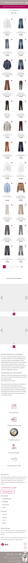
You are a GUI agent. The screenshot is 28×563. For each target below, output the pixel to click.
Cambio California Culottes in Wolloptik (21, 219)
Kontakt (4, 523)
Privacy (4, 520)
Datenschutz (6, 557)
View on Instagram (14, 314)
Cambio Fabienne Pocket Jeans (21, 53)
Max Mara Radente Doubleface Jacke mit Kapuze (21, 198)
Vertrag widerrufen (8, 491)
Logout (4, 507)
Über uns (5, 514)
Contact (12, 556)
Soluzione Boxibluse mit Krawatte (7, 176)
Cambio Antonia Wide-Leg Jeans (7, 53)
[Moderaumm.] (14, 2)
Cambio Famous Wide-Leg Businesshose (7, 94)
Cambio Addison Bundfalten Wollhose (21, 239)
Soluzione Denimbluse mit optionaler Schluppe (7, 74)
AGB (22, 556)
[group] (14, 298)
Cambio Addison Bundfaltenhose (21, 115)
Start (10, 10)
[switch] (25, 560)
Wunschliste (5, 501)
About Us (6, 556)
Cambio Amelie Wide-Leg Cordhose (7, 156)
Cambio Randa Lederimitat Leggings (20, 94)
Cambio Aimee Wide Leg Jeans (20, 33)
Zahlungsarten (21, 557)
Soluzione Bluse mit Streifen (7, 135)
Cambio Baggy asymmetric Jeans (21, 74)
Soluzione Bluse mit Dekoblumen (7, 33)
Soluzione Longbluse (20, 176)
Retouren (5, 517)
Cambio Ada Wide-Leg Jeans (21, 156)
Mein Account (6, 504)
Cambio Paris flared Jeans (20, 260)
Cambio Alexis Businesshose (7, 115)
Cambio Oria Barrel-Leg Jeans (7, 260)
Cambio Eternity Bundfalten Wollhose (7, 239)
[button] (2, 2)
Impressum (17, 556)
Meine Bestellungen (7, 498)
